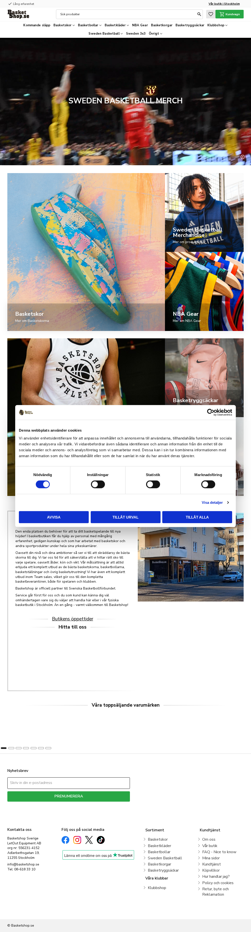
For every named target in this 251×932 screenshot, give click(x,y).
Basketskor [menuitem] (62, 25)
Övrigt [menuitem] (154, 33)
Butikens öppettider (72, 619)
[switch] (98, 484)
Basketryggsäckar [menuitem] (190, 25)
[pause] (242, 156)
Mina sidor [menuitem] (211, 858)
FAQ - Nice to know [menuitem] (219, 852)
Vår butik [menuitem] (209, 846)
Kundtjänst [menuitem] (211, 864)
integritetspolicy (86, 805)
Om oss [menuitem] (208, 839)
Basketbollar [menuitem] (88, 25)
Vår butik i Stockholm (224, 4)
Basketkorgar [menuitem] (162, 25)
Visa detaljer (212, 502)
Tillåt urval (125, 517)
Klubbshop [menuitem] (215, 25)
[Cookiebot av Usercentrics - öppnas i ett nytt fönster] (210, 412)
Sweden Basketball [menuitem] (103, 33)
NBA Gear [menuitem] (140, 25)
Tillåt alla (197, 517)
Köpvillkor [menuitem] (211, 870)
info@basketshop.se (23, 864)
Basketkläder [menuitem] (115, 25)
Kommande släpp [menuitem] (36, 25)
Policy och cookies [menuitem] (218, 883)
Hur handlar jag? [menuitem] (216, 876)
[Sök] (199, 14)
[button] (210, 14)
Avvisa (54, 517)
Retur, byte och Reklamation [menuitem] (215, 891)
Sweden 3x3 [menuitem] (136, 33)
